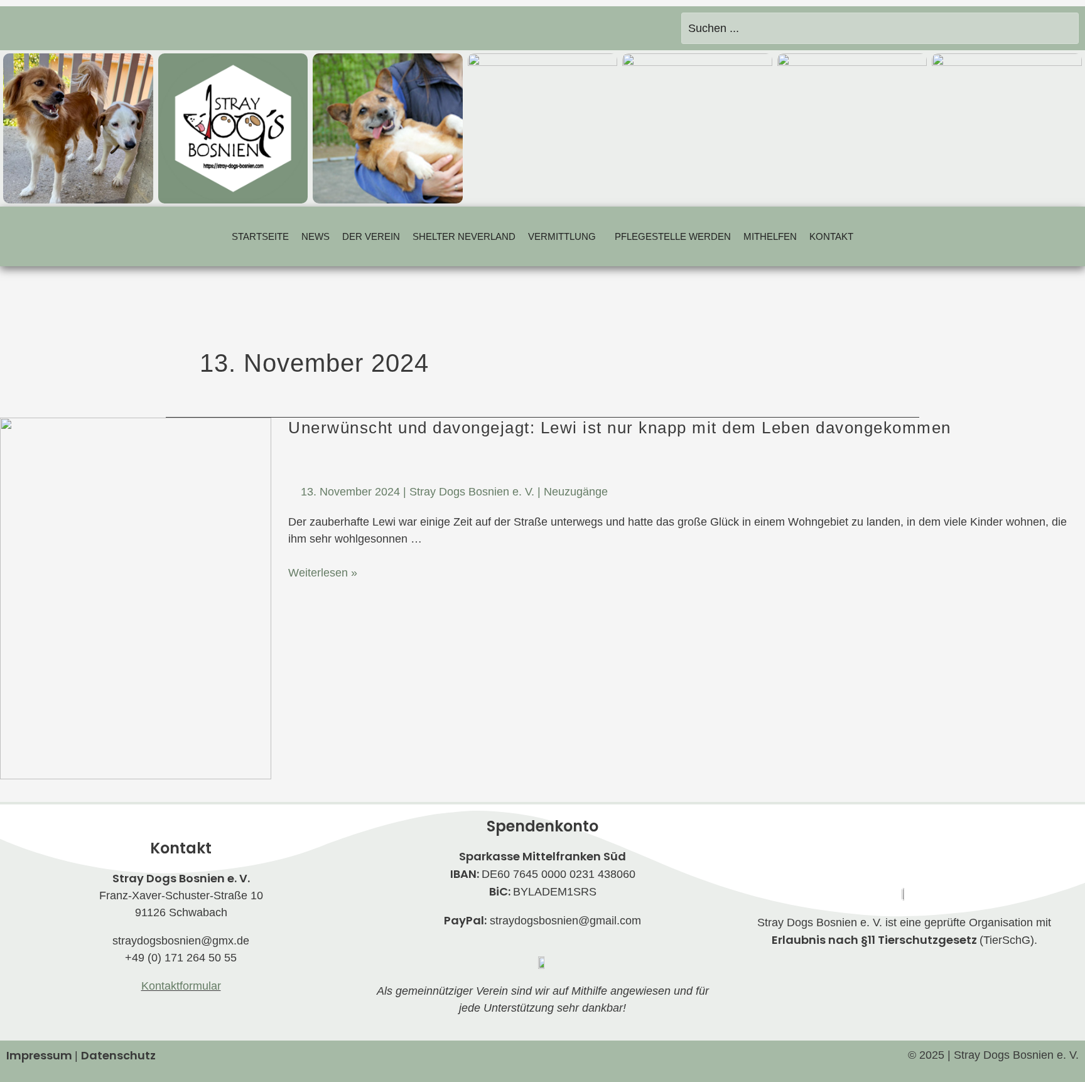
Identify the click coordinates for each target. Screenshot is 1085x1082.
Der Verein (371, 236)
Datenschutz (118, 1055)
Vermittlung (562, 236)
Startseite (260, 236)
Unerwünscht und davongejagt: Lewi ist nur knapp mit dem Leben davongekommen (619, 427)
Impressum (39, 1055)
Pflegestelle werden (673, 236)
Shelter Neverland (464, 236)
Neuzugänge (576, 491)
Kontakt (831, 236)
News (315, 236)
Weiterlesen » (322, 573)
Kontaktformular (181, 986)
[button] (565, 236)
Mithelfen (770, 236)
